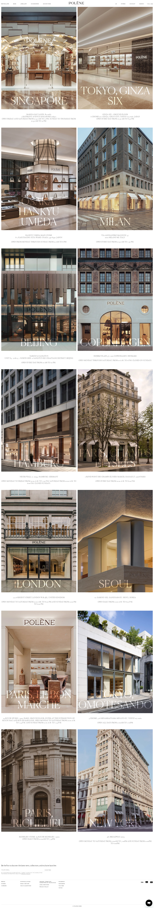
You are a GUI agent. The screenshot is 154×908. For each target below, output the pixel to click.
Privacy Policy (25, 873)
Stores (3, 883)
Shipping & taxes (25, 881)
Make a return (24, 883)
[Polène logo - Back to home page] (76, 3)
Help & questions (25, 885)
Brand (3, 881)
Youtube (61, 885)
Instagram (62, 883)
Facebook (62, 881)
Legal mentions (44, 884)
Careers (3, 885)
